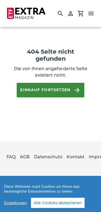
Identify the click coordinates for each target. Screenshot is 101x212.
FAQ (11, 156)
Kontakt (76, 156)
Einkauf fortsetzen (45, 89)
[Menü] (93, 13)
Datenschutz (48, 156)
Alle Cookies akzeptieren (58, 202)
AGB (25, 156)
